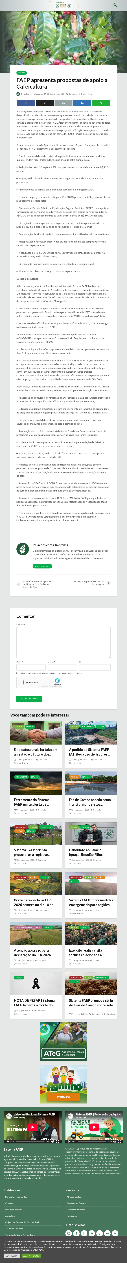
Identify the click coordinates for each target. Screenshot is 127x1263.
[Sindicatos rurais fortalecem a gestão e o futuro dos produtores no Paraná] (36, 732)
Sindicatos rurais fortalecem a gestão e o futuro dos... (35, 751)
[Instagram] (68, 1233)
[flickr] (107, 1233)
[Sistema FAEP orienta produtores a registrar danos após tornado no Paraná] (36, 833)
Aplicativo (10, 1216)
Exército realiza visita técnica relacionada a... (86, 952)
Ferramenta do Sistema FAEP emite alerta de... (32, 802)
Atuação (19, 727)
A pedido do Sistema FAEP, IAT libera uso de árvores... (89, 751)
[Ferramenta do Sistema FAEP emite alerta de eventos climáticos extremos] (36, 782)
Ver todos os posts (42, 566)
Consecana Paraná (76, 1203)
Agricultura (21, 827)
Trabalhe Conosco (14, 1228)
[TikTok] (99, 1233)
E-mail (51, 662)
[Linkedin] (84, 1233)
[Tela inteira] (57, 1142)
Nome (19, 662)
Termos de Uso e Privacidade (20, 1235)
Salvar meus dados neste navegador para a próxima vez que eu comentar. (51, 673)
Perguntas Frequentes (16, 1196)
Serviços (21, 73)
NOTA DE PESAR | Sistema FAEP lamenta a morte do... (34, 1002)
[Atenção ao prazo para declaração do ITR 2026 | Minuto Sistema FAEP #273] (36, 933)
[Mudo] (52, 1142)
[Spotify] (115, 1233)
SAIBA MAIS (38, 1249)
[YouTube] (92, 1233)
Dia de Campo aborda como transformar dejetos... (90, 802)
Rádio (38, 927)
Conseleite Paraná (76, 1209)
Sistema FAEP (45, 1159)
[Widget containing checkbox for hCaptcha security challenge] (39, 682)
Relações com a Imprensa (32, 94)
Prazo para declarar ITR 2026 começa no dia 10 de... (35, 902)
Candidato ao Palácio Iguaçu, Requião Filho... (86, 852)
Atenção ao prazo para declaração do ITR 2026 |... (34, 952)
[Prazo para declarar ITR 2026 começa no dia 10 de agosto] (36, 883)
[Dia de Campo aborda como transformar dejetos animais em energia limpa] (91, 782)
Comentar (73, 94)
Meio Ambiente (87, 727)
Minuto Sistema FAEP (24, 927)
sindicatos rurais (40, 1168)
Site (80, 662)
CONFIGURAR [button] (12, 1256)
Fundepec (72, 1216)
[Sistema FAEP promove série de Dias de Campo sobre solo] (91, 983)
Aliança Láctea (74, 1196)
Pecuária (74, 777)
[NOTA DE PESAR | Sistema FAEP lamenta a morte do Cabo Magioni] (36, 983)
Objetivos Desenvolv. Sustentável (22, 1222)
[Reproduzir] (7, 1142)
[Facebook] (76, 1233)
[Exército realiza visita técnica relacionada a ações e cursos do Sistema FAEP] (91, 933)
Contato (9, 1203)
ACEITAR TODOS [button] (31, 1256)
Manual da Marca (13, 1209)
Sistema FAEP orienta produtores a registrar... (32, 852)
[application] (33, 1127)
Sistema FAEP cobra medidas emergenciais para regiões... (91, 902)
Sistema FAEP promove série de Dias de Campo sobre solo (91, 1002)
